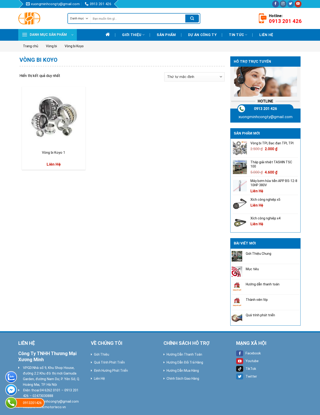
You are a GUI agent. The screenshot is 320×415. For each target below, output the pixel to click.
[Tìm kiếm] (192, 18)
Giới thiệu (131, 35)
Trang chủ (30, 46)
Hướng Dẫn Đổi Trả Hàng (185, 362)
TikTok (251, 369)
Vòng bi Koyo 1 (53, 153)
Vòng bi (51, 46)
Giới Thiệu (101, 354)
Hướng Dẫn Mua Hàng (183, 370)
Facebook (253, 353)
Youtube (252, 361)
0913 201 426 (265, 108)
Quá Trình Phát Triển (109, 362)
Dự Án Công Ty (202, 35)
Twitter (251, 376)
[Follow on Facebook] (275, 3)
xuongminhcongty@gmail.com (265, 116)
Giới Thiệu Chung (258, 253)
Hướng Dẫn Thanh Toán (184, 354)
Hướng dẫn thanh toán (262, 284)
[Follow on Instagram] (283, 3)
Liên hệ (266, 35)
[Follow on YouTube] (298, 3)
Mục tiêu (252, 269)
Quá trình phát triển (260, 315)
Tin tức (236, 35)
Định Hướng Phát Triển (111, 370)
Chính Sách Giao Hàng (183, 378)
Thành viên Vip (257, 300)
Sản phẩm (166, 35)
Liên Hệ (99, 378)
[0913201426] (11, 402)
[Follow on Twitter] (290, 3)
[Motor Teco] (39, 18)
